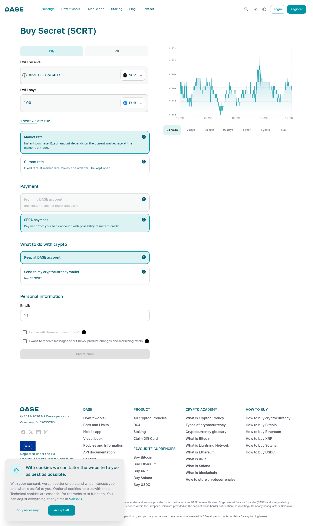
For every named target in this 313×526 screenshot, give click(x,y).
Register (296, 9)
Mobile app (96, 9)
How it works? (71, 9)
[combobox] (134, 75)
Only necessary (27, 510)
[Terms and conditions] (83, 332)
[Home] (14, 9)
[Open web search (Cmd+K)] (246, 9)
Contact (148, 9)
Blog (132, 9)
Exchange (47, 9)
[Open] (141, 75)
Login (278, 9)
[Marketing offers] (146, 341)
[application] (228, 84)
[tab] (51, 51)
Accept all (61, 510)
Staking (116, 9)
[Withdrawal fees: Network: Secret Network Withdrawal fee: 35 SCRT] (144, 272)
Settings (75, 499)
